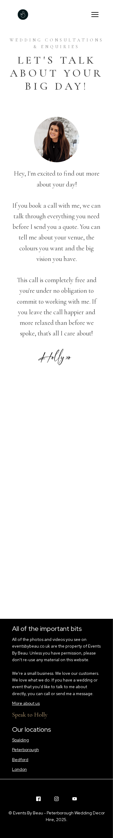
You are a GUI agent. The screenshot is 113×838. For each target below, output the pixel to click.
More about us (26, 703)
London (19, 769)
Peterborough (25, 749)
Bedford (20, 759)
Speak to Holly (30, 714)
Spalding (20, 740)
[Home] (23, 14)
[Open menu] (95, 14)
